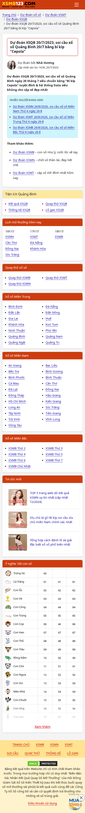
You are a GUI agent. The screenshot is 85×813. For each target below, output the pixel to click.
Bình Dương (54, 371)
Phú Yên (51, 330)
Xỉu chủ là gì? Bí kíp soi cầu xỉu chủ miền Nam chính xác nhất (51, 519)
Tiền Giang (53, 413)
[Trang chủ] (18, 5)
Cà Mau (13, 383)
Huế (48, 318)
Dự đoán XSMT (23, 173)
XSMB (59, 236)
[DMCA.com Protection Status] (42, 763)
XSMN (9, 236)
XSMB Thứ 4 (16, 454)
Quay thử (32, 753)
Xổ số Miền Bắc (16, 438)
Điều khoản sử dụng (42, 803)
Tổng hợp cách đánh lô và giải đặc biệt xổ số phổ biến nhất (51, 542)
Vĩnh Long (53, 419)
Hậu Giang (53, 395)
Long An (14, 407)
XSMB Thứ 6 (16, 460)
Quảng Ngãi (16, 342)
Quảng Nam (54, 336)
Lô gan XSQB (55, 210)
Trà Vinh (14, 419)
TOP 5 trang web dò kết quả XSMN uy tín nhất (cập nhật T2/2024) (49, 497)
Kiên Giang (53, 401)
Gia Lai (13, 318)
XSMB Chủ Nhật (19, 466)
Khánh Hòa (38, 248)
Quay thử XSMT (56, 277)
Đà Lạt (13, 389)
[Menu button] (77, 5)
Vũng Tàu (15, 425)
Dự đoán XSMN (24, 160)
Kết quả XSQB (18, 203)
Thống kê (53, 753)
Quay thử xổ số (16, 267)
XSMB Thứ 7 (54, 460)
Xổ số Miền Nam (17, 355)
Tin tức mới (13, 479)
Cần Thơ (11, 242)
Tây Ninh (14, 413)
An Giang (14, 365)
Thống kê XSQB (19, 210)
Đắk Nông (53, 312)
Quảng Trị (52, 342)
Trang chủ (21, 744)
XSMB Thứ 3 (54, 448)
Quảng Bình (16, 336)
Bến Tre (13, 371)
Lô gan (72, 753)
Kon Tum (52, 324)
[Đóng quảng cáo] (81, 797)
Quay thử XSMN (19, 283)
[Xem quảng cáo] (75, 804)
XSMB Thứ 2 (16, 448)
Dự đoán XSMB (23, 152)
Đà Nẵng (36, 242)
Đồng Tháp (16, 395)
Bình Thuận (54, 377)
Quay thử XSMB (19, 277)
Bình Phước (16, 377)
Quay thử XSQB (56, 203)
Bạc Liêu (51, 365)
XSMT (34, 236)
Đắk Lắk (14, 312)
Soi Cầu (13, 753)
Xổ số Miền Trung (17, 296)
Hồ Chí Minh (17, 401)
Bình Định (15, 306)
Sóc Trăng (12, 254)
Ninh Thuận (16, 330)
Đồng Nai (12, 248)
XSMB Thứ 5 (54, 454)
